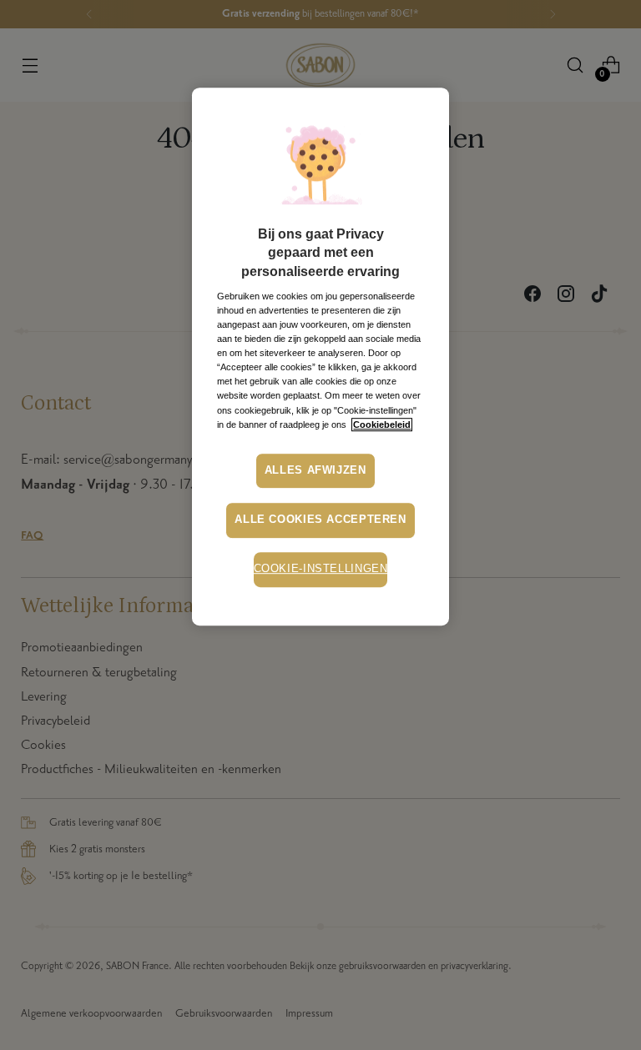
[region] (320, 356)
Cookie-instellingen (321, 569)
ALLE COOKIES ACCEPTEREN (320, 519)
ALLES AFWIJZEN (315, 470)
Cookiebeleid (382, 424)
